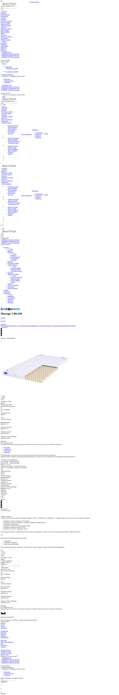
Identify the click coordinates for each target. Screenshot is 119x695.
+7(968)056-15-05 (10, 57)
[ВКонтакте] (2, 309)
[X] (9, 309)
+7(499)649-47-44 (10, 55)
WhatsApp (7, 82)
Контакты (4, 636)
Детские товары (16, 268)
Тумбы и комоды (71, 326)
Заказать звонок (5, 93)
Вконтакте (7, 79)
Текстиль (45, 326)
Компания (11, 296)
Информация (4, 637)
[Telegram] (19, 309)
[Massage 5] (35, 394)
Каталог (10, 250)
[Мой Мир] (7, 309)
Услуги (3, 626)
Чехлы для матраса (53, 326)
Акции (3, 625)
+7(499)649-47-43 (6, 52)
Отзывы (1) (7, 449)
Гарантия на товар (6, 653)
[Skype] (16, 309)
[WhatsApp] (14, 309)
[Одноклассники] (4, 309)
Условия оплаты (5, 650)
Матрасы (13, 255)
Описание (7, 447)
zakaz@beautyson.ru (8, 74)
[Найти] (2, 9)
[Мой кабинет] (1, 227)
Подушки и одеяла (16, 326)
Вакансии (4, 632)
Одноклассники (9, 81)
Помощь (3, 647)
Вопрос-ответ (5, 654)
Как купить (7, 450)
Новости (3, 634)
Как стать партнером (7, 642)
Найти (3, 681)
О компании (4, 631)
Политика (4, 645)
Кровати (8, 326)
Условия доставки (6, 651)
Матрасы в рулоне (16, 277)
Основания (62, 326)
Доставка (7, 452)
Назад (11, 249)
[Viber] (11, 309)
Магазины (4, 640)
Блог (2, 643)
